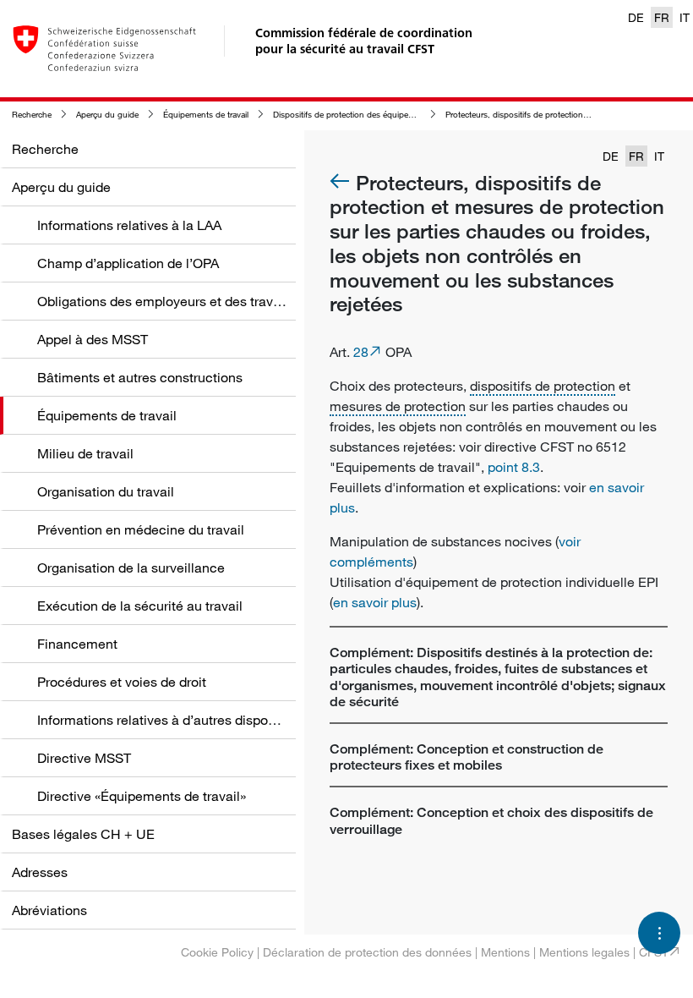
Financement (77, 643)
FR (661, 17)
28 (360, 351)
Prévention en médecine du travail (140, 529)
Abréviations (49, 910)
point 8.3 (514, 466)
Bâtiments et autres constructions (140, 377)
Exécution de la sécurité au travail (140, 605)
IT (684, 17)
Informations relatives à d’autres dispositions (172, 719)
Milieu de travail (85, 453)
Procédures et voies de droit (121, 681)
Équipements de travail (205, 114)
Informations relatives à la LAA (129, 225)
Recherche (32, 114)
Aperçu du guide (107, 114)
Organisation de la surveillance (131, 567)
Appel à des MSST (92, 339)
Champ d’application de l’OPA (128, 263)
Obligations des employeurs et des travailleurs (177, 301)
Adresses (40, 872)
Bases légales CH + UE (83, 833)
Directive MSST (84, 757)
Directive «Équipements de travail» (141, 795)
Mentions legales (584, 952)
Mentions (505, 952)
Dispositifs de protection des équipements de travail (370, 114)
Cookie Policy (217, 952)
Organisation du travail (105, 491)
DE (636, 17)
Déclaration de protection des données (367, 952)
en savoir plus (375, 602)
